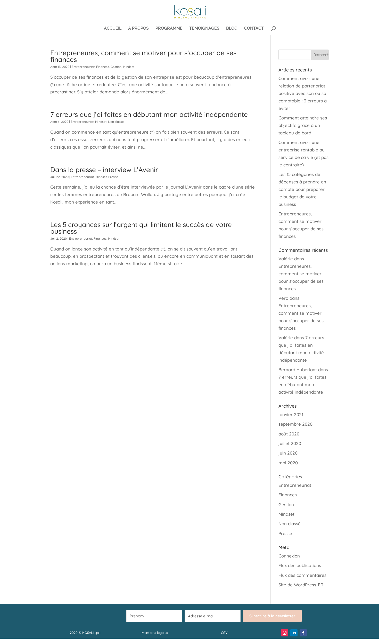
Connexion (289, 556)
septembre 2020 (295, 424)
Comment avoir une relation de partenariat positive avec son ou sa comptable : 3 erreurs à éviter (302, 93)
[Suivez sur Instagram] (284, 632)
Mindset (128, 67)
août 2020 (288, 433)
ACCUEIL (112, 29)
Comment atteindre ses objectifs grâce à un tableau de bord (302, 125)
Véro (283, 298)
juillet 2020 (289, 443)
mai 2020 (288, 462)
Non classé (116, 122)
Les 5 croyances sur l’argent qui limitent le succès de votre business (141, 228)
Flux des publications (299, 565)
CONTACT (254, 29)
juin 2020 (288, 453)
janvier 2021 (290, 414)
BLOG (231, 29)
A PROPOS (138, 29)
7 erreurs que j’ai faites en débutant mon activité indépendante (149, 114)
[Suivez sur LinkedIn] (294, 632)
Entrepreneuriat (83, 67)
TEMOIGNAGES (204, 29)
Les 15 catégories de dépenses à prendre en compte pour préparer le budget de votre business (302, 189)
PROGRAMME (169, 29)
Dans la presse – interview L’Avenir (104, 169)
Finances (102, 67)
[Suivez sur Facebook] (303, 632)
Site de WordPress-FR (300, 584)
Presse (113, 177)
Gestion (116, 67)
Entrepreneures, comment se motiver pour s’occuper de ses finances (143, 56)
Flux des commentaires (302, 575)
